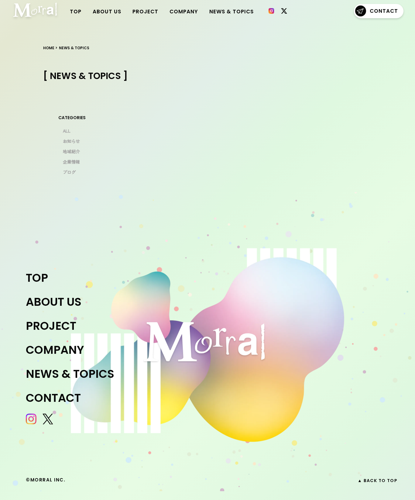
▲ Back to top (377, 481)
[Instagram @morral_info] (271, 11)
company (184, 11)
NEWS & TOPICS (231, 11)
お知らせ (71, 141)
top (75, 11)
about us (107, 11)
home (48, 47)
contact (384, 11)
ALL (66, 131)
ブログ (69, 172)
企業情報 (71, 162)
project (145, 11)
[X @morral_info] (284, 11)
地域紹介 (71, 151)
